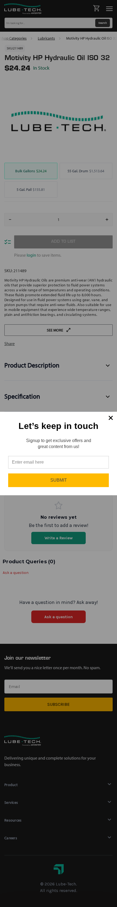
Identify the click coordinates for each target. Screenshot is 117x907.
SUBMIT (58, 480)
